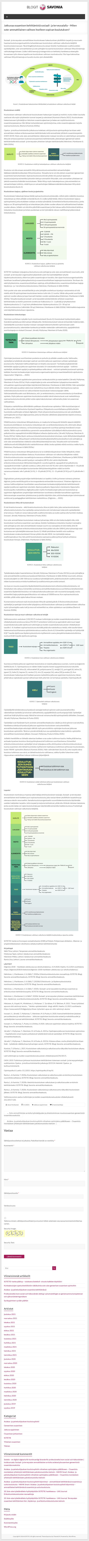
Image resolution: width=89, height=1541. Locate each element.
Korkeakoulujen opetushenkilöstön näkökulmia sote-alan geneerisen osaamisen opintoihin (40, 1285)
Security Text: (9, 1242)
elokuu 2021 (9, 1330)
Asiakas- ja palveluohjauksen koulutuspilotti (21, 1421)
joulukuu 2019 (10, 1404)
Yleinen (7, 1446)
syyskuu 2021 (9, 1326)
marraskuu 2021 (10, 1318)
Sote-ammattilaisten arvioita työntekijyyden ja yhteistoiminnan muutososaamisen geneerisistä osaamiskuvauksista (44, 1114)
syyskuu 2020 (9, 1371)
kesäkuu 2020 (9, 1379)
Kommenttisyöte (10, 1523)
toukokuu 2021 (10, 1338)
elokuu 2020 (9, 1375)
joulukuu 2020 (10, 1359)
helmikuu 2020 (10, 1396)
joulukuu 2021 (10, 1314)
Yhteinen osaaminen (12, 1442)
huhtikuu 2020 (10, 1387)
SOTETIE (7, 1438)
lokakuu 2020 (9, 1367)
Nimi (6, 1179)
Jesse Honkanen (13, 1105)
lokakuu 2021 (9, 1322)
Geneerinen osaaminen (13, 1425)
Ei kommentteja (57, 1105)
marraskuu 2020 (10, 1363)
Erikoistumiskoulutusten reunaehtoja (19, 1494)
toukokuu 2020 (10, 1383)
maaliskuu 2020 (10, 1391)
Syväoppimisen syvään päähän (16, 1300)
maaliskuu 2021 (10, 1347)
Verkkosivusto (9, 1206)
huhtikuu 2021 (10, 1343)
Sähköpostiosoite (11, 1193)
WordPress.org (10, 1527)
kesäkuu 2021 (9, 1334)
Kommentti (9, 1145)
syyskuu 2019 (9, 1408)
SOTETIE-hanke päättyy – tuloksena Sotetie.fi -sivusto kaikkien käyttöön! (33, 1281)
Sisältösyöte (9, 1518)
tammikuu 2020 (10, 1400)
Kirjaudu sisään (10, 1514)
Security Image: (10, 1228)
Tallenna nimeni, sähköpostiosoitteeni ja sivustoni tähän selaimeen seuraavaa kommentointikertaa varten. (43, 1222)
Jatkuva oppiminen (40, 1105)
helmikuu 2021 (10, 1351)
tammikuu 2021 (10, 1355)
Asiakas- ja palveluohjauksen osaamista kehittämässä (25, 1290)
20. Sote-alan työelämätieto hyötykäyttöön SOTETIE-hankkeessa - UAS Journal (35, 1491)
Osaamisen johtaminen (13, 1434)
